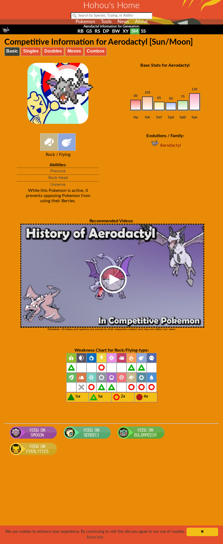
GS (89, 31)
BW (116, 31)
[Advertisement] (112, 501)
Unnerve (58, 185)
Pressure (58, 171)
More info (95, 537)
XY (126, 31)
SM (134, 31)
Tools (106, 21)
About (141, 21)
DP (106, 31)
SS (143, 31)
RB (80, 31)
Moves (74, 51)
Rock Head (58, 178)
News (123, 21)
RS (97, 31)
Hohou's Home (111, 5)
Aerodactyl (170, 145)
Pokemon (85, 21)
